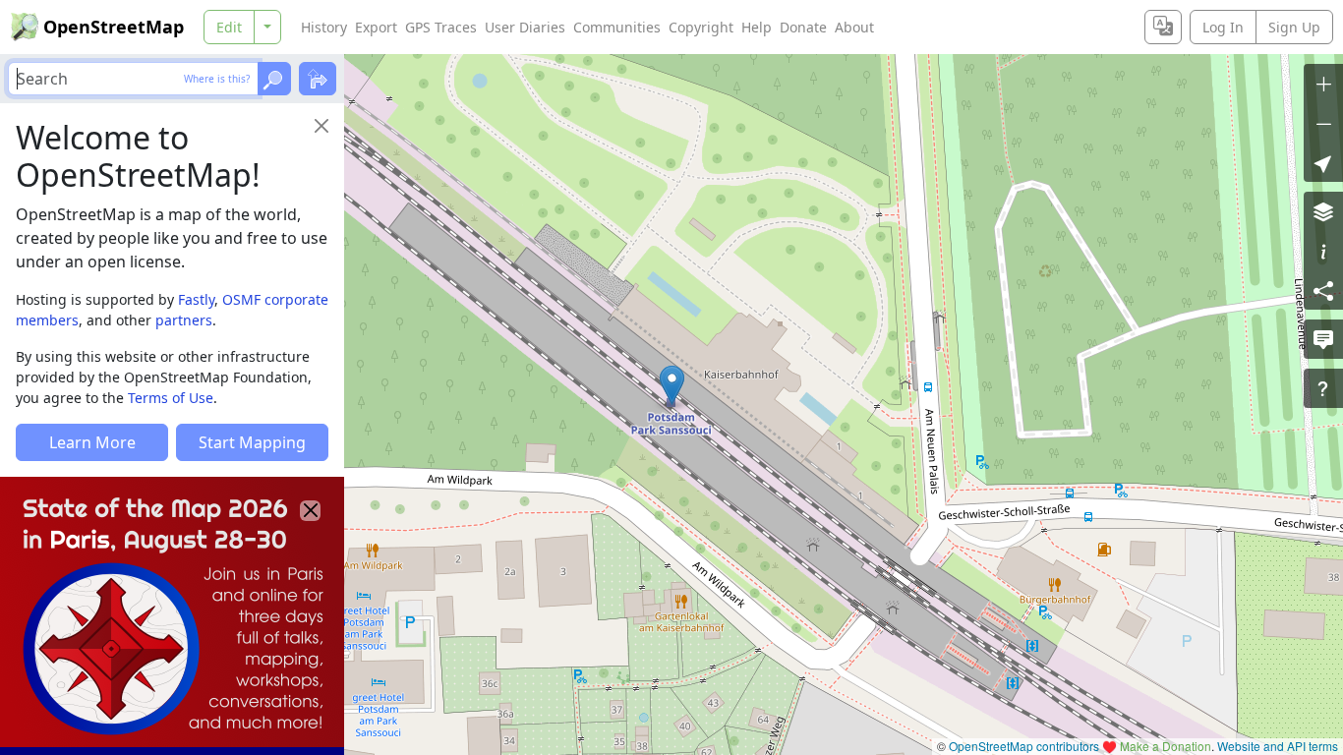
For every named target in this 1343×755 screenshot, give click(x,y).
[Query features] (1323, 388)
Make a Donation (1165, 745)
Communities (617, 27)
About (854, 27)
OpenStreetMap (113, 26)
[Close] (321, 126)
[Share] (1323, 290)
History (324, 27)
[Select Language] (1163, 27)
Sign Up (1294, 27)
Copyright (701, 27)
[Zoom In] (1323, 83)
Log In (1223, 27)
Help (756, 27)
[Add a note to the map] (1323, 339)
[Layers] (1323, 211)
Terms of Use (170, 397)
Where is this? (217, 79)
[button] (672, 385)
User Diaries (525, 27)
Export (376, 27)
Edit (229, 27)
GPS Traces (441, 27)
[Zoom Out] (1323, 123)
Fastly (196, 299)
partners (183, 320)
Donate (803, 27)
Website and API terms (1277, 745)
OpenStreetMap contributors (1024, 745)
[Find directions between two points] (317, 78)
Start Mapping (252, 442)
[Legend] (1323, 250)
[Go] (274, 78)
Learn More (92, 442)
